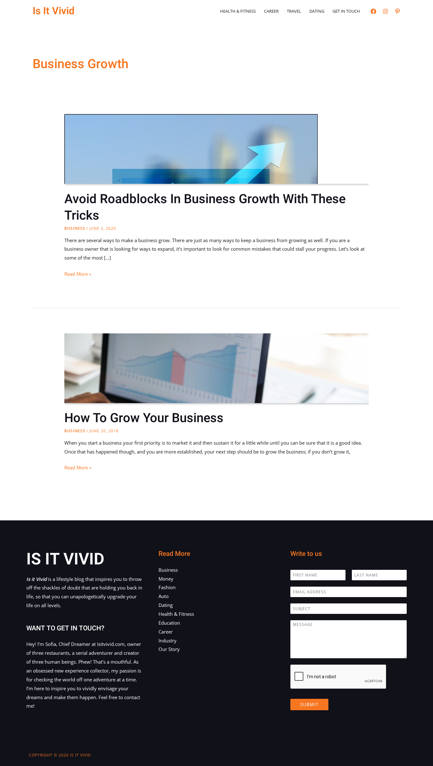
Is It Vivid (53, 10)
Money (165, 579)
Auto (163, 596)
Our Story (169, 649)
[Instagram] (385, 11)
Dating (316, 11)
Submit (309, 704)
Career (271, 11)
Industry (167, 640)
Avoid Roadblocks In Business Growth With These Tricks (205, 207)
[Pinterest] (397, 11)
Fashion (167, 587)
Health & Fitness (238, 11)
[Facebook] (373, 11)
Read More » (77, 274)
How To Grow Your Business (143, 418)
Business (74, 228)
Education (169, 623)
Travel (294, 11)
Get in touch (346, 11)
